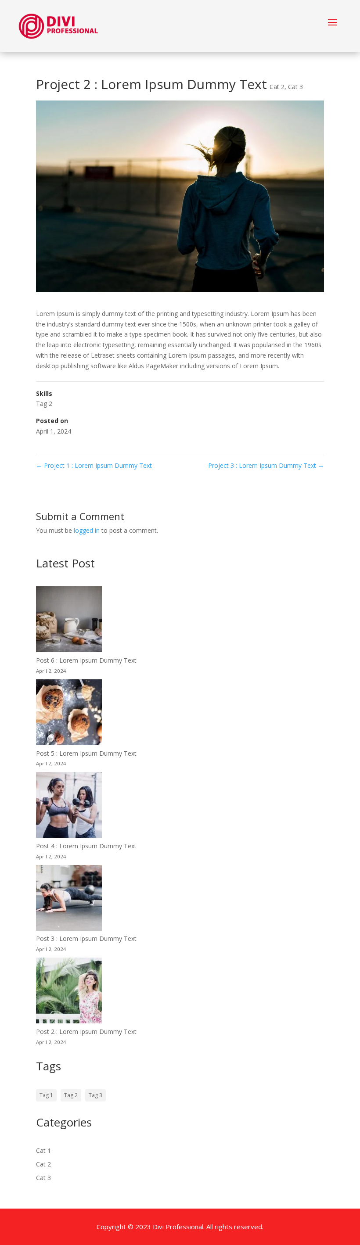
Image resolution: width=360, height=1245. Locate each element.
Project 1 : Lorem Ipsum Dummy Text (94, 465)
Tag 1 (46, 1095)
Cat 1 (43, 1150)
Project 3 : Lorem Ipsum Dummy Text (266, 465)
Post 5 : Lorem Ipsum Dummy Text (86, 753)
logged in (87, 530)
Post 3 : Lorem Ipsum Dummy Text (86, 938)
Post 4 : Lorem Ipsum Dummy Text (86, 846)
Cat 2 (277, 87)
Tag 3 (95, 1095)
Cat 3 (295, 87)
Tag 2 (44, 403)
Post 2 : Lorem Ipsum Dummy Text (86, 1031)
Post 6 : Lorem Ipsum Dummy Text (86, 660)
